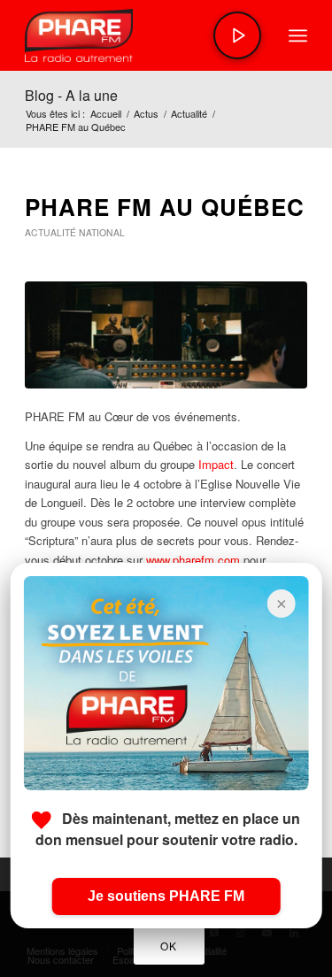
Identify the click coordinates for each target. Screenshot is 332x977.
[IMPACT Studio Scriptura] (166, 334)
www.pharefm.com (193, 559)
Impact (216, 464)
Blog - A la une (71, 95)
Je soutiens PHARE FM (166, 896)
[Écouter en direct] (237, 35)
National (102, 232)
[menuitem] (298, 35)
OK (168, 945)
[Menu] (298, 35)
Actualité (50, 232)
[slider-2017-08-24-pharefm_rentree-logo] (138, 35)
